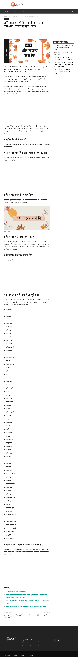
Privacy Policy (59, 652)
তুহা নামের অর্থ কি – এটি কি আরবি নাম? (16, 591)
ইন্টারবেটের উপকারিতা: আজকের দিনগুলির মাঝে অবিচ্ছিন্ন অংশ (63, 53)
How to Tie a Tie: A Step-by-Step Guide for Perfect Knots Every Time (64, 47)
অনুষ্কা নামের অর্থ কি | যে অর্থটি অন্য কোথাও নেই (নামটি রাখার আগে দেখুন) (26, 606)
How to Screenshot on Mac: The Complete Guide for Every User (63, 58)
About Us (67, 652)
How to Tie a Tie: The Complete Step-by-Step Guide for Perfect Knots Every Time (63, 64)
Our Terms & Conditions (48, 652)
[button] (72, 11)
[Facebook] (54, 640)
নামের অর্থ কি (11, 16)
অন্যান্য (29, 11)
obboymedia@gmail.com (37, 646)
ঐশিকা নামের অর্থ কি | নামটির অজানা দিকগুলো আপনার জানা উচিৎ (14, 616)
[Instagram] (58, 640)
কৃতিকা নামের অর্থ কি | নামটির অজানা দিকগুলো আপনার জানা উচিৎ (39, 616)
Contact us (37, 652)
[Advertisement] (27, 111)
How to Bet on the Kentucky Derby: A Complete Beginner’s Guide (63, 71)
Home (5, 16)
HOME (6, 11)
